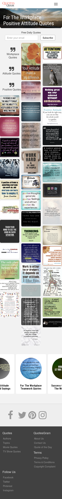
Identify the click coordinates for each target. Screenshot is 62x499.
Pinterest (7, 486)
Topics (6, 442)
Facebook (8, 477)
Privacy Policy (41, 457)
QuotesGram (8, 4)
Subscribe (48, 37)
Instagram (8, 490)
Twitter (6, 481)
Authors (7, 438)
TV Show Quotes (12, 451)
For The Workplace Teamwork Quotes (31, 387)
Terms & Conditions (44, 462)
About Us (39, 438)
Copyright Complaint (44, 466)
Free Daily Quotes (31, 32)
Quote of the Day (43, 447)
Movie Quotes (10, 447)
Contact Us (40, 442)
